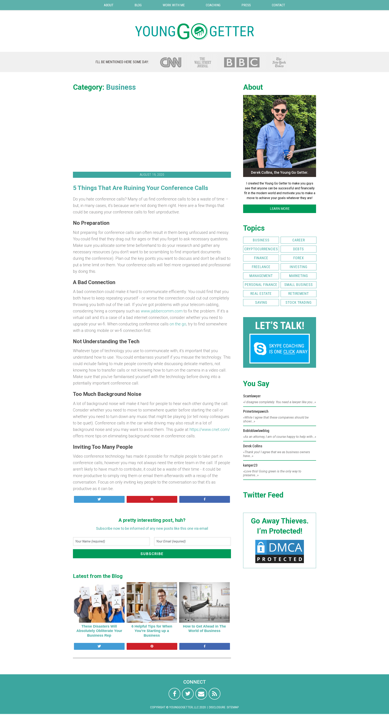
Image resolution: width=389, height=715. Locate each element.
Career (298, 240)
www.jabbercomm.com (162, 311)
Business (121, 87)
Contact (278, 5)
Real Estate (261, 293)
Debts (298, 249)
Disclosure (217, 707)
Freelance (261, 267)
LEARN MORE (280, 209)
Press (246, 5)
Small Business (298, 284)
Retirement (298, 293)
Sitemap (233, 707)
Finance (261, 258)
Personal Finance (261, 284)
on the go (178, 324)
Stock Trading (298, 302)
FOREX (298, 258)
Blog (138, 5)
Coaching (213, 5)
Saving (261, 302)
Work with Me (174, 5)
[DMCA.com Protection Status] (279, 563)
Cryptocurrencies (261, 249)
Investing (298, 267)
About (108, 5)
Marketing (298, 276)
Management (261, 276)
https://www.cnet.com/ (209, 429)
